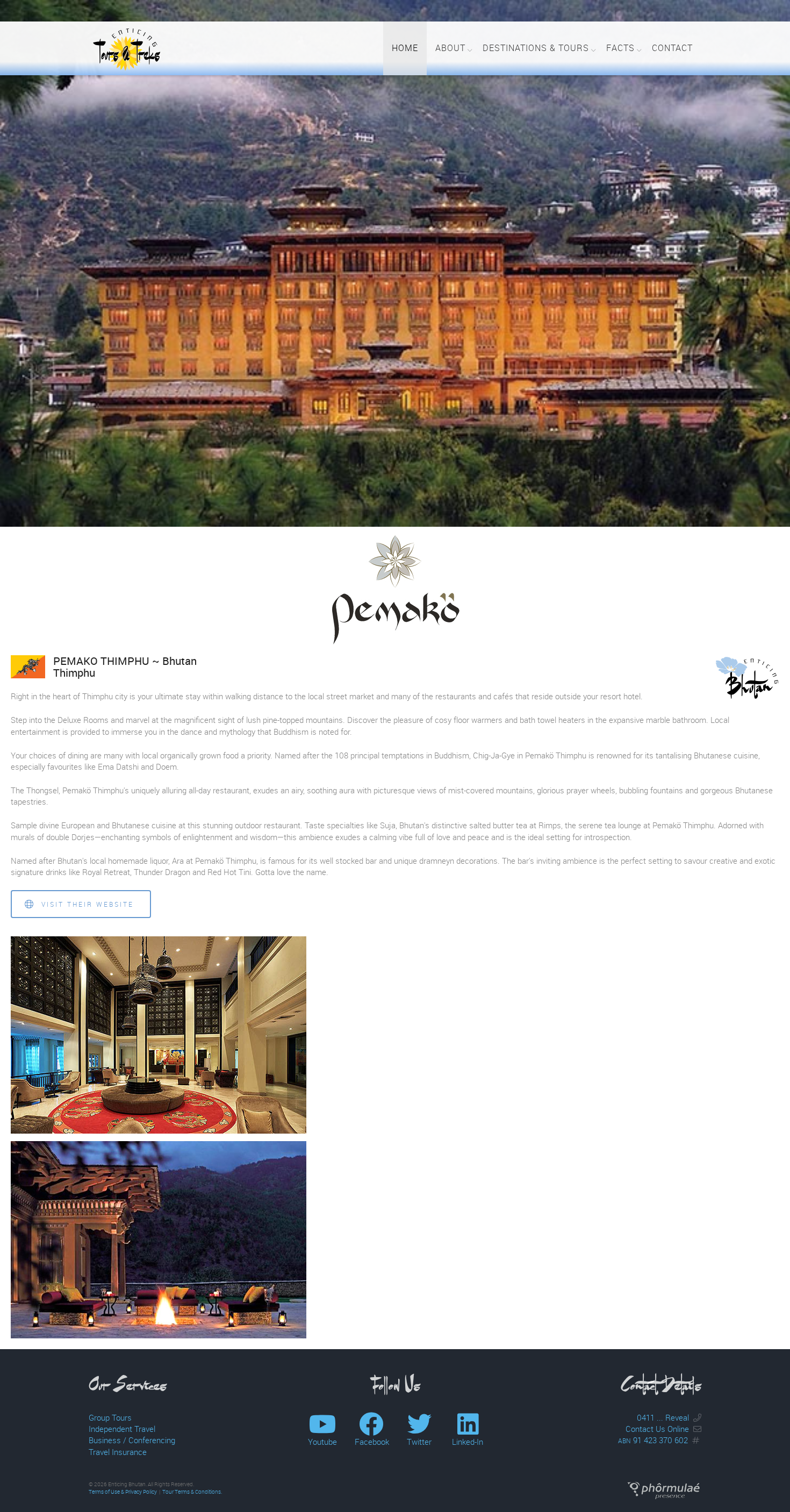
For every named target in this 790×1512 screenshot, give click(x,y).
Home (405, 48)
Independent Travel (122, 1428)
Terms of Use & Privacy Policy (123, 1491)
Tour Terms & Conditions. (192, 1491)
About (450, 48)
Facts (620, 48)
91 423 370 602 (653, 1440)
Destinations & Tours (536, 48)
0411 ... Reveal (663, 1417)
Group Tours (110, 1417)
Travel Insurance (118, 1451)
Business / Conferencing (132, 1440)
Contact (672, 48)
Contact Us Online (657, 1428)
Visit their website (86, 904)
